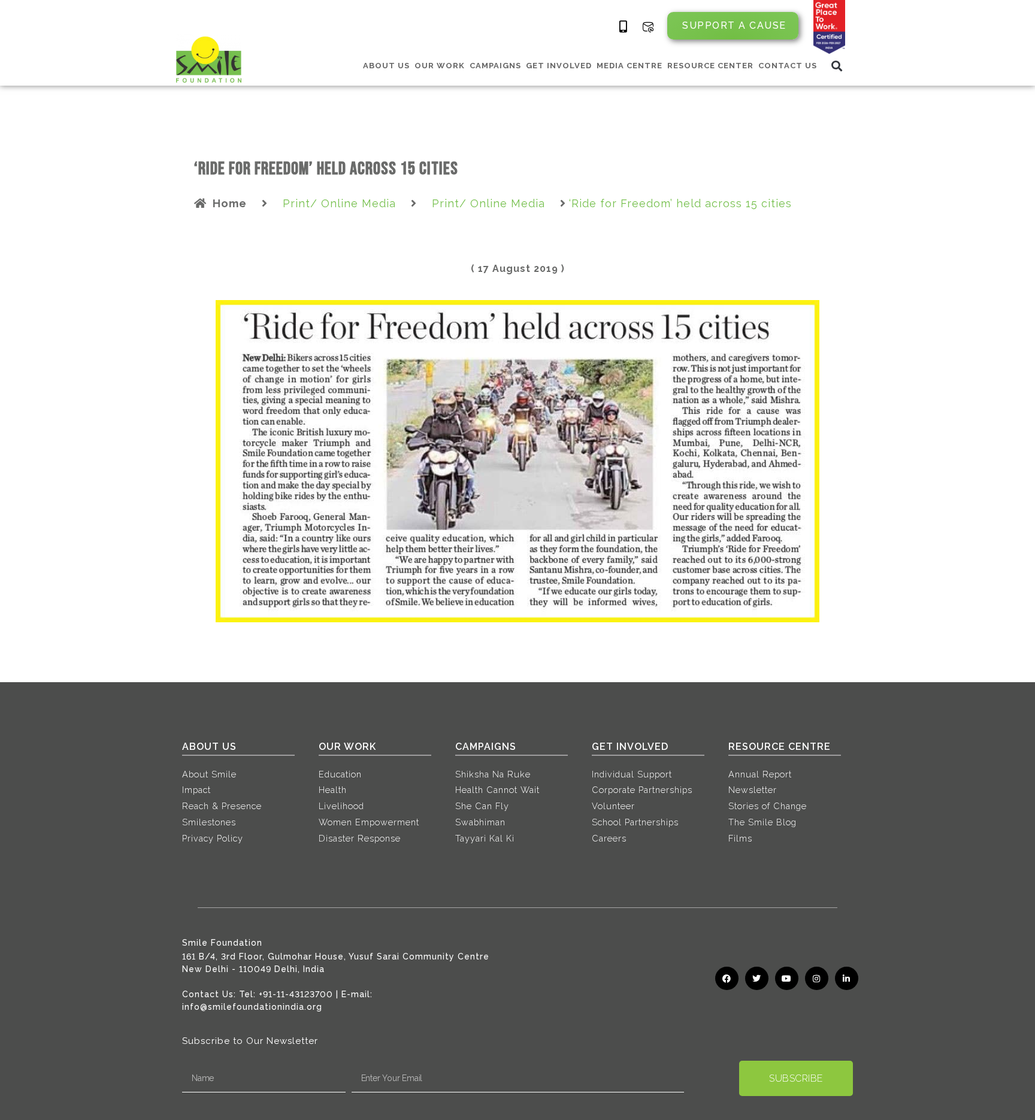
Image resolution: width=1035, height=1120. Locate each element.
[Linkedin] (846, 978)
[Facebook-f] (727, 978)
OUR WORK (439, 65)
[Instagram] (816, 978)
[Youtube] (786, 978)
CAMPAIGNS (495, 65)
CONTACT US (787, 65)
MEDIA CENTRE (629, 65)
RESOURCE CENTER (710, 65)
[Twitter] (756, 978)
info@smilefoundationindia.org (252, 1007)
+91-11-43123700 (296, 994)
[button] (837, 65)
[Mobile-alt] (623, 27)
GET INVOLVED (559, 65)
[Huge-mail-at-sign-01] (648, 27)
